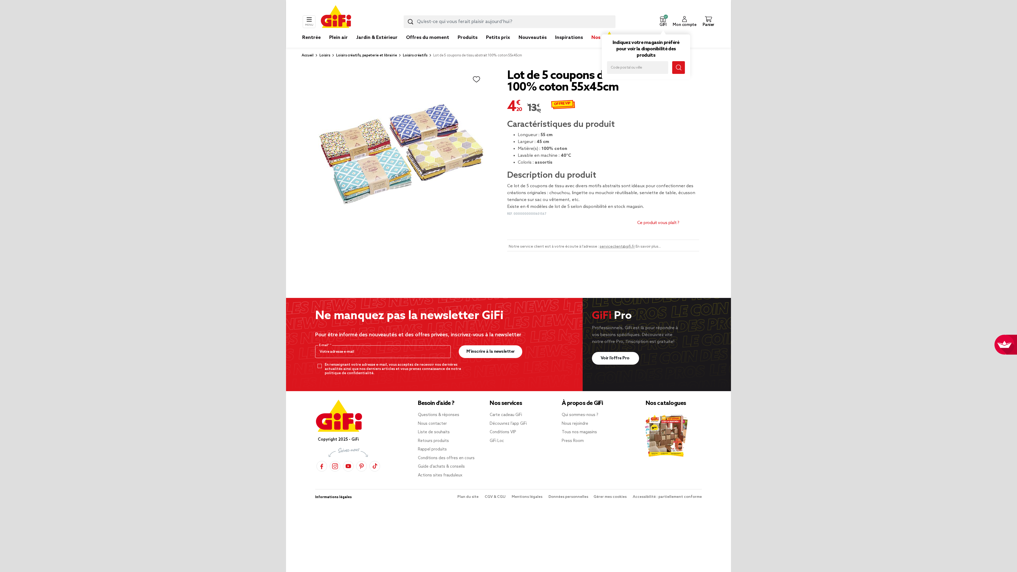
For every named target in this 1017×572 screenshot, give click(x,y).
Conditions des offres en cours (446, 458)
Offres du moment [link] (427, 38)
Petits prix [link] (498, 38)
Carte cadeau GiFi (506, 415)
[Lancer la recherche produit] (410, 21)
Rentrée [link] (311, 38)
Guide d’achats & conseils (441, 466)
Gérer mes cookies (610, 497)
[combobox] (509, 21)
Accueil (308, 55)
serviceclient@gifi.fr (617, 246)
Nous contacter (432, 423)
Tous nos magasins (579, 432)
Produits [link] (468, 38)
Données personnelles (568, 497)
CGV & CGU (495, 497)
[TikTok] (374, 465)
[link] (467, 45)
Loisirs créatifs (415, 55)
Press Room (573, 441)
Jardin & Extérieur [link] (377, 38)
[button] (662, 22)
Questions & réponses (438, 415)
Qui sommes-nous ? (580, 415)
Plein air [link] (338, 38)
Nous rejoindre (575, 423)
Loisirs (324, 55)
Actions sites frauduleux (440, 475)
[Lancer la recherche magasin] (678, 67)
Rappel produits (432, 449)
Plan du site (468, 497)
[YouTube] (348, 465)
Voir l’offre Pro (616, 358)
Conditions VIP (503, 432)
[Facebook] (321, 465)
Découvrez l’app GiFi (508, 423)
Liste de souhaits (434, 432)
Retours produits (433, 441)
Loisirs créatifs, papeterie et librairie (366, 55)
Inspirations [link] (569, 38)
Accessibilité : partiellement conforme (667, 497)
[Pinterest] (361, 465)
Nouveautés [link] (533, 38)
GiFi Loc (497, 441)
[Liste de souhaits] (476, 79)
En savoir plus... (648, 246)
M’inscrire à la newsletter (490, 351)
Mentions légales (527, 497)
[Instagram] (335, 465)
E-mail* (324, 345)
